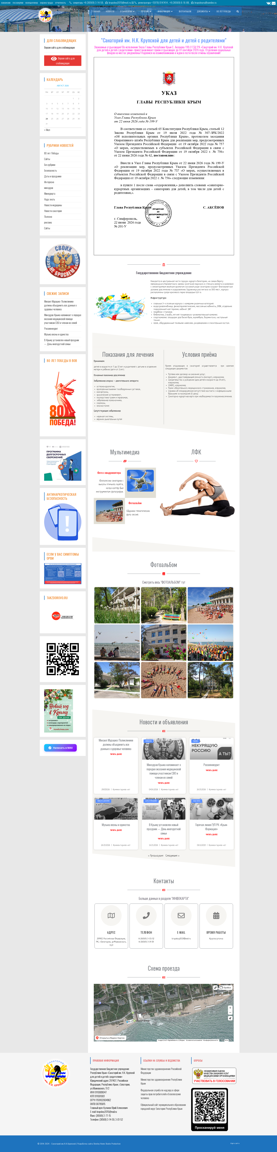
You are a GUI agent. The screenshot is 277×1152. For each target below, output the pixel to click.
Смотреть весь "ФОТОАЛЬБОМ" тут (163, 582)
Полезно (48, 216)
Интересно (49, 182)
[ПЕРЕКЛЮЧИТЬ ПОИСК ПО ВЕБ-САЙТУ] (238, 11)
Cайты (47, 159)
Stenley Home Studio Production (107, 1143)
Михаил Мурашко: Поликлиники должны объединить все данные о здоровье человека (116, 744)
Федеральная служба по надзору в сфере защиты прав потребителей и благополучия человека (161, 1094)
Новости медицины (53, 205)
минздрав (48, 188)
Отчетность (60, 2)
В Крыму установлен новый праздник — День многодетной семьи (164, 828)
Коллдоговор (32, 2)
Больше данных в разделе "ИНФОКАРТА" (164, 898)
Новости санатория (53, 211)
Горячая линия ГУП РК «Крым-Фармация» (211, 826)
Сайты (47, 228)
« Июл (47, 130)
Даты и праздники (52, 176)
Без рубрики (49, 165)
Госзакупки (18, 2)
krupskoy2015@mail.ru (120, 2)
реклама (48, 222)
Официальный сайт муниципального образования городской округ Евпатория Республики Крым (163, 1106)
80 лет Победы (51, 153)
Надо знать (49, 199)
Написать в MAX (63, 747)
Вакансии (6, 2)
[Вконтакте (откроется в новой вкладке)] (268, 3)
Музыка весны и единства (116, 824)
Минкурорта (49, 193)
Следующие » (172, 855)
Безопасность (50, 170)
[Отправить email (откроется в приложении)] (273, 3)
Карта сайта (235, 1143)
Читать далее (116, 754)
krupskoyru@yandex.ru (206, 2)
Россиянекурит (212, 764)
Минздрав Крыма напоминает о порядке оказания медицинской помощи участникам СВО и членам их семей (164, 771)
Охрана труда (46, 2)
